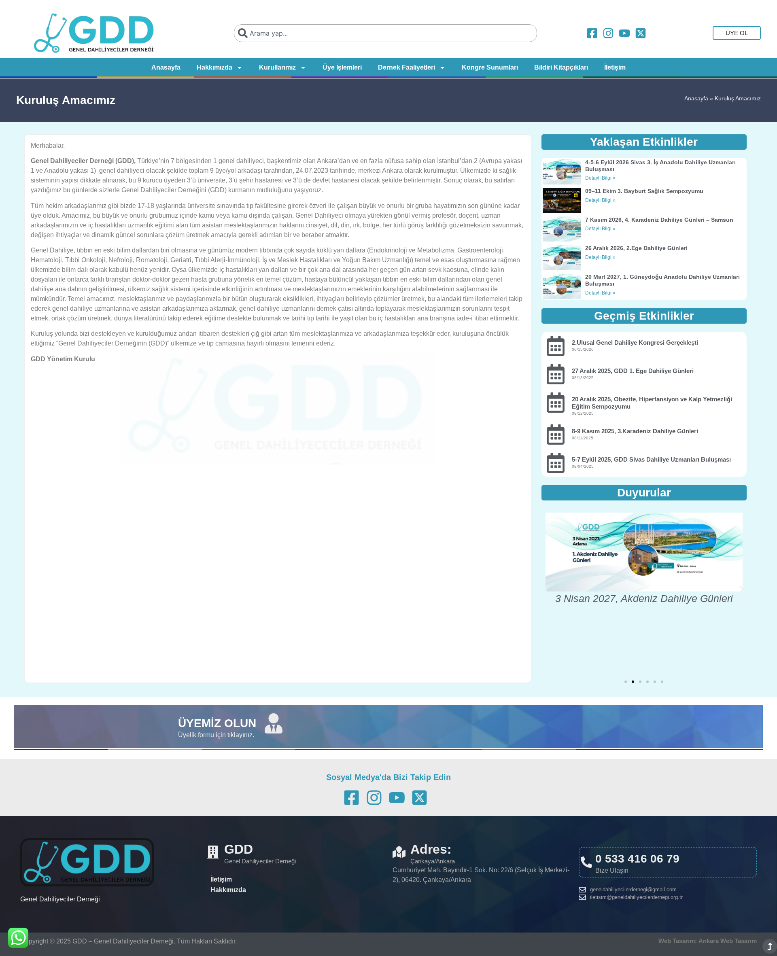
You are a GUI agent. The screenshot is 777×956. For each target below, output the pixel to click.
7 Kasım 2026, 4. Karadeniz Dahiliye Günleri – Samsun (659, 219)
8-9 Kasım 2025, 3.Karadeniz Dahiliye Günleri (635, 431)
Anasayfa (165, 67)
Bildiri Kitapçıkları (561, 67)
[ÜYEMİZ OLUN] (273, 723)
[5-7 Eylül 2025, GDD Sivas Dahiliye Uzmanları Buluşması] (556, 463)
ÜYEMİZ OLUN (217, 723)
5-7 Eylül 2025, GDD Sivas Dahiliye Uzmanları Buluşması (651, 459)
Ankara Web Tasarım (727, 940)
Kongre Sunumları (490, 67)
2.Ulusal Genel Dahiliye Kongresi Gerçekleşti (635, 342)
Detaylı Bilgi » (600, 178)
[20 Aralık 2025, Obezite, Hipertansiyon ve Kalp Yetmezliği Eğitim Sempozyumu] (556, 402)
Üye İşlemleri (342, 67)
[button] (546, 590)
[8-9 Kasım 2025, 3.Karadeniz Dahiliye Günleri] (556, 434)
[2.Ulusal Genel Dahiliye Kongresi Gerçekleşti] (556, 346)
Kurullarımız (277, 67)
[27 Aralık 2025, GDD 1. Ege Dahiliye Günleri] (556, 374)
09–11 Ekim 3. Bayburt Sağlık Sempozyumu (644, 191)
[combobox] (385, 33)
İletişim (615, 67)
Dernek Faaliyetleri (406, 67)
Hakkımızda (214, 67)
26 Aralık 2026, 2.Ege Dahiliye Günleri (636, 248)
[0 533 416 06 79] (586, 862)
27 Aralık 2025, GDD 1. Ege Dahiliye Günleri (633, 370)
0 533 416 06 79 (637, 858)
